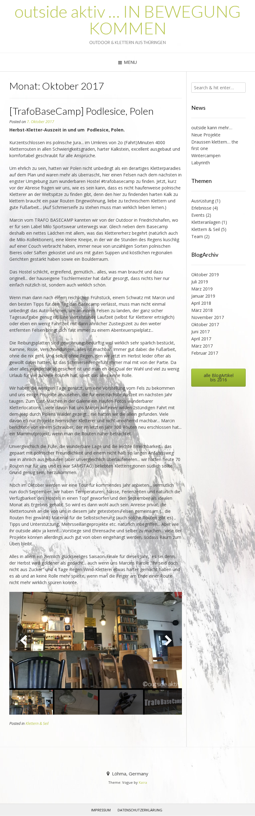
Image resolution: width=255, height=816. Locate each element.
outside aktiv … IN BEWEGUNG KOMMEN (128, 20)
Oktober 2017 (205, 324)
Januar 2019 (203, 296)
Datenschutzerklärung (140, 810)
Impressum (101, 810)
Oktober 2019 (205, 274)
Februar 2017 (204, 353)
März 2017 (202, 346)
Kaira (143, 782)
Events (198, 215)
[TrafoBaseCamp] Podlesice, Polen (81, 111)
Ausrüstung (202, 201)
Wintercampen (205, 155)
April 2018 (201, 303)
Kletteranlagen (205, 222)
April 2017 (201, 339)
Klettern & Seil (37, 723)
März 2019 (202, 289)
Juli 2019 (199, 282)
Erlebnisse (201, 208)
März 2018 (202, 310)
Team (197, 236)
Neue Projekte (205, 135)
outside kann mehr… (211, 128)
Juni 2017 (200, 332)
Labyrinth (200, 163)
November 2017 (207, 317)
